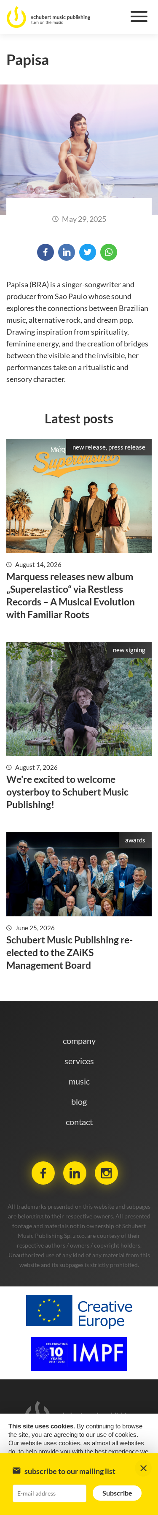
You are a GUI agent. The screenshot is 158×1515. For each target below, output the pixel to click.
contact (79, 1122)
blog (79, 1101)
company (79, 1040)
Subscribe (117, 1493)
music (79, 1081)
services (79, 1061)
